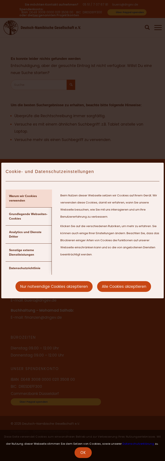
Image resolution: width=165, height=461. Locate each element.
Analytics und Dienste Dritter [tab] (25, 234)
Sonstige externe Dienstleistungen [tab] (21, 252)
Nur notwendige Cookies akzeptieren (54, 286)
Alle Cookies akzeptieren (124, 286)
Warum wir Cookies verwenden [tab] (23, 198)
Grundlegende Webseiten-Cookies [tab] (28, 216)
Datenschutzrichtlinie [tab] (24, 268)
